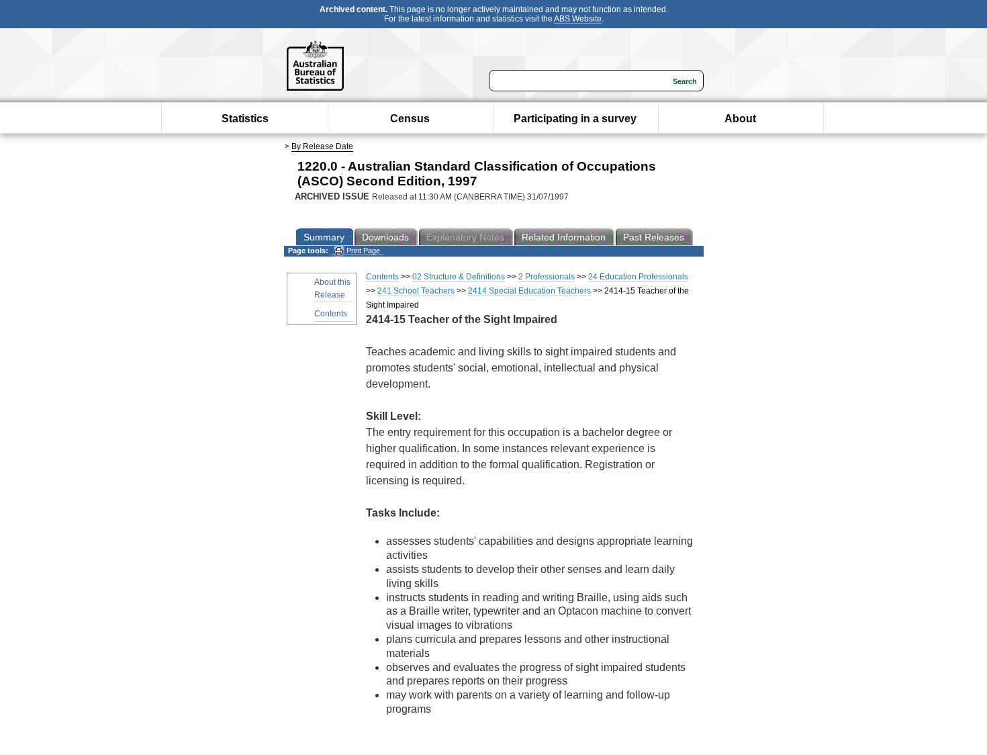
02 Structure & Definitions (458, 276)
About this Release (332, 288)
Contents (330, 313)
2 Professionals (546, 276)
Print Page (362, 251)
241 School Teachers (416, 291)
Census (410, 118)
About (740, 118)
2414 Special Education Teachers (529, 291)
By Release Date (322, 146)
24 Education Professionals (638, 276)
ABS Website (578, 19)
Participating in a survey (575, 118)
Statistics (245, 118)
